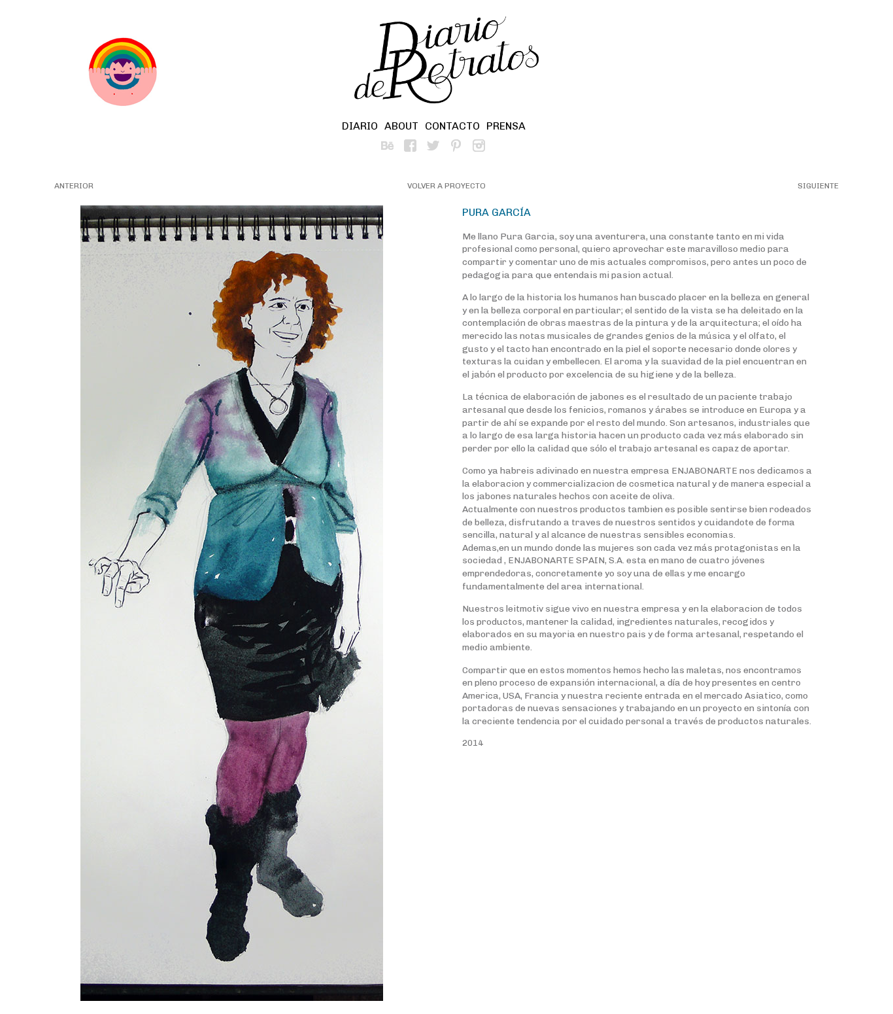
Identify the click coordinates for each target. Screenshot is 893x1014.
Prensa (506, 126)
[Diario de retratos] (446, 62)
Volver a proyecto (446, 185)
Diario (360, 126)
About (401, 126)
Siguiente (818, 185)
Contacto (452, 126)
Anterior (73, 185)
